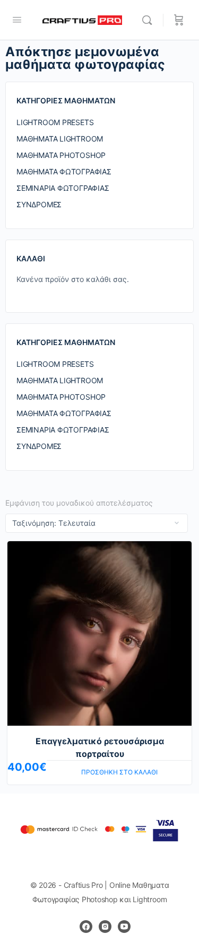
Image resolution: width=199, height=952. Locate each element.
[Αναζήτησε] (150, 20)
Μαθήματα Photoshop (61, 155)
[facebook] (86, 926)
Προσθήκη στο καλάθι (119, 772)
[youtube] (124, 926)
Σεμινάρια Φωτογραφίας (62, 187)
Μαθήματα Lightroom (59, 138)
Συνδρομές (39, 204)
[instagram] (105, 926)
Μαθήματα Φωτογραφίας (63, 171)
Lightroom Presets (54, 122)
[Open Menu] (17, 19)
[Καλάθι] (179, 20)
